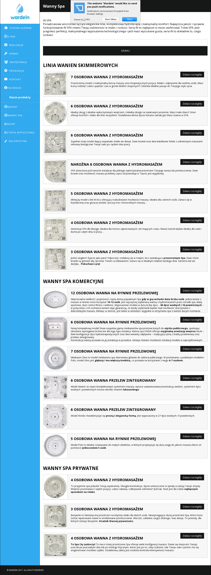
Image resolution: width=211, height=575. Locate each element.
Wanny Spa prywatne (70, 468)
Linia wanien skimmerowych (80, 65)
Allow (129, 19)
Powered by (78, 19)
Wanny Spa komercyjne (73, 281)
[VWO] (86, 19)
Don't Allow (110, 19)
